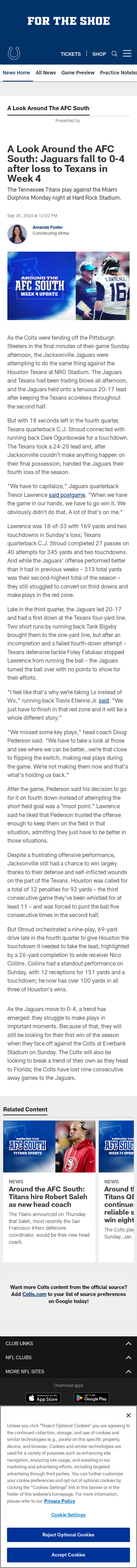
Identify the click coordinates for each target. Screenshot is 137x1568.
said (104, 700)
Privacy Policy (59, 1501)
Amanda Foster (48, 227)
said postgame (67, 494)
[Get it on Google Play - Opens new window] (91, 1401)
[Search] (114, 53)
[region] (68, 1487)
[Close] (128, 1415)
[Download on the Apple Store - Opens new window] (43, 1399)
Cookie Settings (68, 1514)
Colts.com (34, 1294)
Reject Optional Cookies (69, 1534)
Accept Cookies (69, 1554)
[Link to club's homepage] (14, 50)
